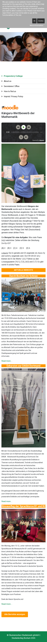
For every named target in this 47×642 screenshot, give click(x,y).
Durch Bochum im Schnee (23, 275)
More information (36, 25)
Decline (40, 21)
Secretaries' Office (11, 86)
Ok (34, 21)
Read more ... (6, 361)
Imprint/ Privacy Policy (13, 96)
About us (7, 81)
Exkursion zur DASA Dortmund (23, 365)
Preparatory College (13, 76)
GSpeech (41, 140)
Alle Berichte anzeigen (14, 614)
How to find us (9, 91)
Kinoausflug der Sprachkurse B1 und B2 (23, 506)
